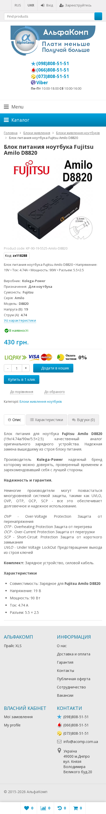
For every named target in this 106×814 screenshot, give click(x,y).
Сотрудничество (71, 687)
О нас (62, 645)
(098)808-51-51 (52, 63)
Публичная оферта (73, 678)
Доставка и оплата (73, 654)
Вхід (49, 5)
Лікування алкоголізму (67, 791)
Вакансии (65, 695)
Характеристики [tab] (49, 419)
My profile (12, 725)
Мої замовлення (18, 716)
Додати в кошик (55, 368)
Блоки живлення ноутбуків (41, 401)
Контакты (65, 670)
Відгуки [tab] (86, 419)
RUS (18, 5)
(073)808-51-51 (52, 76)
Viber (42, 82)
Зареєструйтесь (78, 5)
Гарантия (65, 662)
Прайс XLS (13, 645)
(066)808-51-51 (52, 70)
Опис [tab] (16, 419)
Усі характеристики (20, 320)
